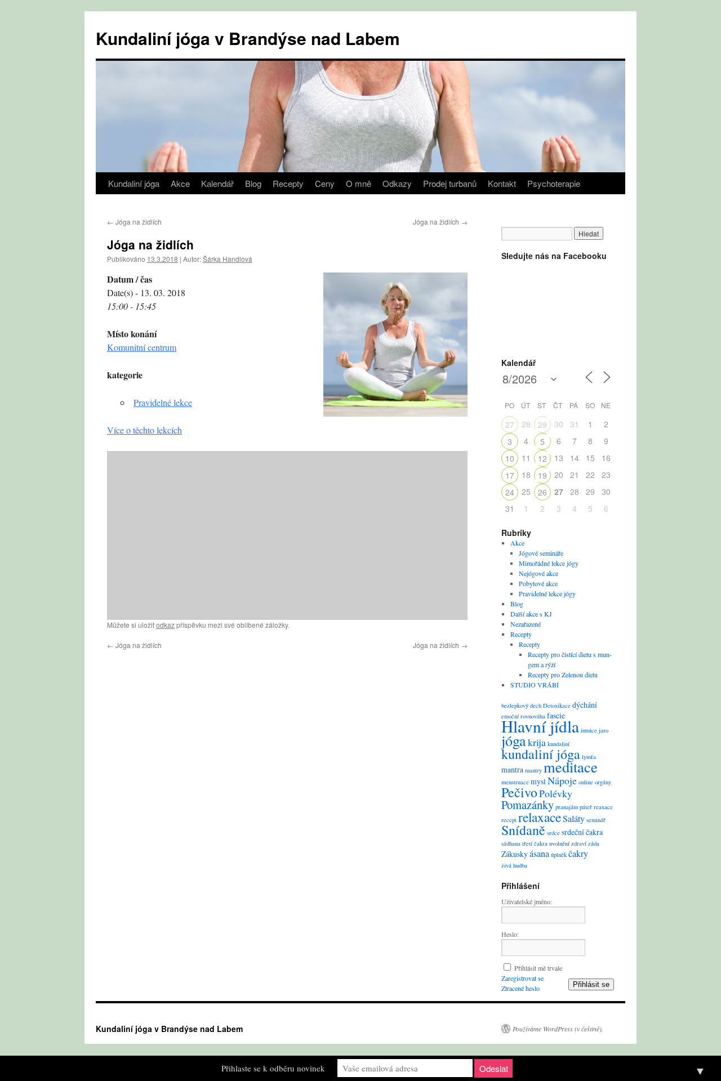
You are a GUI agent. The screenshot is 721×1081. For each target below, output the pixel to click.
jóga (513, 740)
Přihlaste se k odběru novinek (273, 1068)
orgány (603, 782)
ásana (539, 853)
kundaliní (558, 744)
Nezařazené (525, 623)
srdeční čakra (582, 832)
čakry (578, 853)
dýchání (584, 704)
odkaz (165, 624)
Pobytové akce (538, 583)
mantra (512, 769)
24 (509, 492)
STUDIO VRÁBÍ (534, 684)
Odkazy (397, 183)
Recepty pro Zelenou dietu (563, 674)
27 (509, 424)
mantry (533, 770)
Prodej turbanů (450, 183)
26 (542, 492)
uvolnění (559, 843)
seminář (596, 820)
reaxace (603, 807)
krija (537, 742)
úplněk (559, 855)
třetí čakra (535, 843)
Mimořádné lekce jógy (548, 563)
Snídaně (523, 830)
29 (542, 424)
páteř (586, 807)
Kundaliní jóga (133, 183)
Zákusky (514, 853)
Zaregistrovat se (522, 977)
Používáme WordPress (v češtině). (558, 1028)
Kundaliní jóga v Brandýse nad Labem (248, 38)
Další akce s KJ (531, 613)
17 (509, 475)
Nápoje (562, 780)
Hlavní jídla (540, 726)
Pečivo (519, 792)
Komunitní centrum (141, 347)
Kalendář (217, 183)
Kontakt (502, 183)
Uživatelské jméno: (526, 901)
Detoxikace (557, 705)
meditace (571, 766)
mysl (538, 781)
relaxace (539, 817)
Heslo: (510, 934)
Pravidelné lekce (162, 402)
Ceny (325, 183)
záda (593, 843)
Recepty (288, 183)
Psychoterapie (553, 183)
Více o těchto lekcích (144, 430)
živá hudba (514, 865)
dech (535, 705)
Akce (180, 183)
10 (509, 458)
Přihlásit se (591, 984)
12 (542, 458)
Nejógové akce (538, 573)
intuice (589, 730)
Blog (253, 183)
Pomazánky (527, 804)
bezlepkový (514, 705)
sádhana (510, 843)
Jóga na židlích (134, 221)
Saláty (574, 818)
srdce (553, 833)
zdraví (578, 843)
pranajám (566, 807)
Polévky (555, 793)
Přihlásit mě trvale (538, 967)
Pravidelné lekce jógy (547, 593)
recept (509, 820)
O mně (358, 183)
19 (542, 475)
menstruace (515, 782)
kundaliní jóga (540, 754)
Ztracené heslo (520, 988)
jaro (603, 730)
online (585, 782)
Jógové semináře (541, 552)
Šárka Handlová (227, 258)
